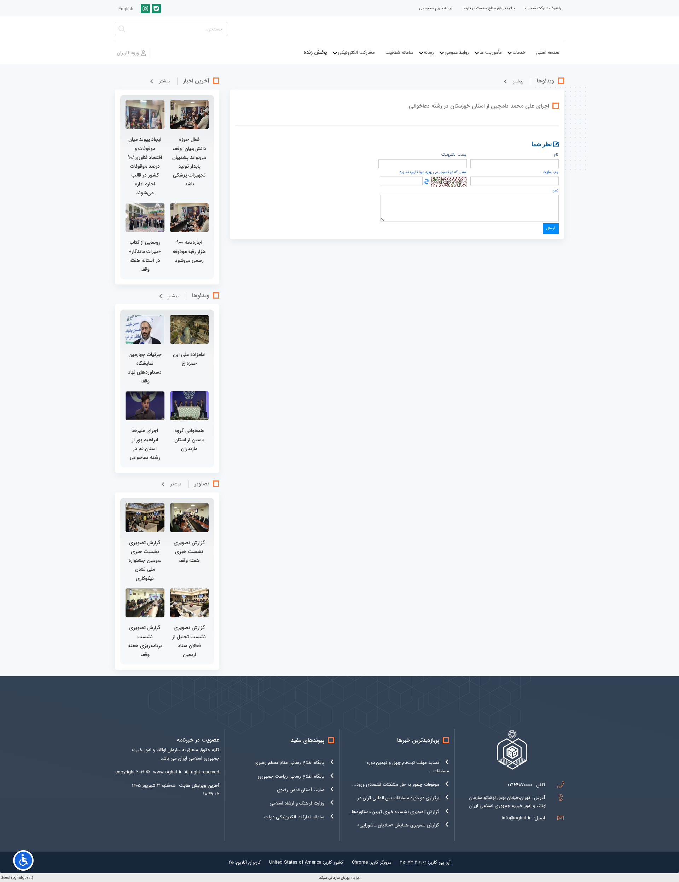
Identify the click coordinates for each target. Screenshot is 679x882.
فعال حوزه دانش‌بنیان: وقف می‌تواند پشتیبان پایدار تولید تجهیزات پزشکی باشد (189, 162)
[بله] (156, 8)
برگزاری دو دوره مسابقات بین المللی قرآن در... (396, 798)
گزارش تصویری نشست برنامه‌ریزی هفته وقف (145, 641)
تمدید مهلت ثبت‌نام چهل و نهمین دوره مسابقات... (408, 766)
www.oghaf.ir (167, 772)
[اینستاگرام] (145, 8)
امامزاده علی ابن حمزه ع (189, 359)
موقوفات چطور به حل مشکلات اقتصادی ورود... (395, 784)
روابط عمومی (457, 52)
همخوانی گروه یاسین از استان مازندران (189, 439)
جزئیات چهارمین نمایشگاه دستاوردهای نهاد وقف (145, 368)
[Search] (122, 31)
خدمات (519, 52)
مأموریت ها (491, 52)
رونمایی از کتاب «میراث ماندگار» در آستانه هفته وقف (145, 255)
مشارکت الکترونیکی (356, 52)
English (125, 9)
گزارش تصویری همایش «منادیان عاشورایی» (398, 825)
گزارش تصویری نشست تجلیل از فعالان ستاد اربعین (189, 641)
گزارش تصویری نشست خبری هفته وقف (189, 551)
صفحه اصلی (547, 52)
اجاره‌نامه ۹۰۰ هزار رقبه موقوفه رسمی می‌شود (189, 251)
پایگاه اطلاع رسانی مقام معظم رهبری (289, 762)
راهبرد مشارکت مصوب (543, 8)
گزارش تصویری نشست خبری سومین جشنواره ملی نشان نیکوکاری (145, 560)
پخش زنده (315, 52)
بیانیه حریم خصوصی (435, 8)
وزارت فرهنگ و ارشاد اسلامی (296, 803)
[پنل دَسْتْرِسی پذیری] (23, 860)
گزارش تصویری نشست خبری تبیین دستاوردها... (393, 811)
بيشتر (518, 81)
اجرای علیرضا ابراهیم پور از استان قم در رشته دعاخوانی (145, 444)
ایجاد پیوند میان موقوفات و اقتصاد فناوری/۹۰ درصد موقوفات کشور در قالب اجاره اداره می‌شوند (145, 166)
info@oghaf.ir (516, 818)
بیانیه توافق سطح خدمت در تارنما (489, 8)
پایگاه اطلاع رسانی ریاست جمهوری (291, 776)
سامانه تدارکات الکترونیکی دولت (294, 817)
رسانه (429, 52)
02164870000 (519, 785)
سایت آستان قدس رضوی (300, 790)
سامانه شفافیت (399, 52)
